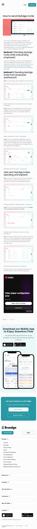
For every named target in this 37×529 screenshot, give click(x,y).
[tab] (19, 439)
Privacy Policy (19, 525)
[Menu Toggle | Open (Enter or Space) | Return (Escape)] (3, 4)
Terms (26, 525)
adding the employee (16, 45)
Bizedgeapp (7, 105)
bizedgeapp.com (16, 519)
